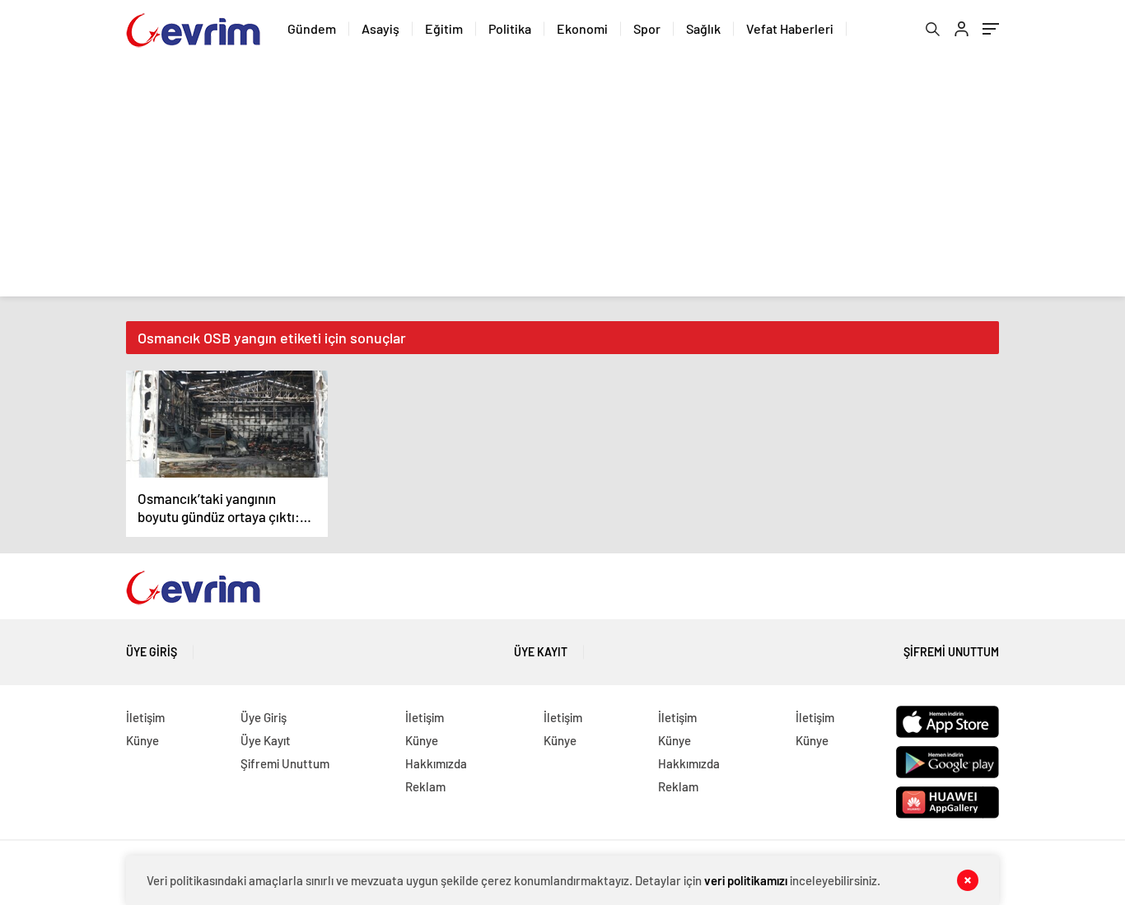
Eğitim (444, 28)
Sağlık (703, 28)
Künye (142, 740)
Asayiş (380, 28)
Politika (509, 28)
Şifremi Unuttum (951, 652)
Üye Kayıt (540, 652)
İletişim (145, 717)
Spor (647, 28)
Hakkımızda (436, 763)
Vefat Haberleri (789, 28)
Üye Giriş (151, 652)
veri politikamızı (745, 880)
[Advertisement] (562, 181)
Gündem (311, 28)
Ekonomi (582, 28)
